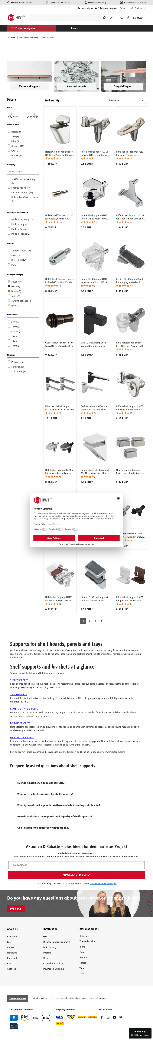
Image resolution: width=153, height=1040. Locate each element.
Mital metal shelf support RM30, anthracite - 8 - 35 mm (59, 408)
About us (11, 969)
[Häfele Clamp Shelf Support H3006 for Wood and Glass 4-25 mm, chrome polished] (60, 129)
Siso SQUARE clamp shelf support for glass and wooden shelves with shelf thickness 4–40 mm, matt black (94, 344)
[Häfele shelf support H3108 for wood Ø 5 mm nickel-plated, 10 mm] (130, 384)
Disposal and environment (56, 942)
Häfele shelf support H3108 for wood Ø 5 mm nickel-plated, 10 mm (129, 408)
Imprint (47, 952)
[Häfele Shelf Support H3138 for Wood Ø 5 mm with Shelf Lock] (130, 193)
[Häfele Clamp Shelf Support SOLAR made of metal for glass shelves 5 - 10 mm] (95, 447)
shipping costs (57, 998)
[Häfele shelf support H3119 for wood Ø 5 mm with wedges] (130, 129)
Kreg (81, 973)
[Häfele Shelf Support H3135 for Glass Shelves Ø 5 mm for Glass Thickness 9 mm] (95, 193)
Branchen (84, 936)
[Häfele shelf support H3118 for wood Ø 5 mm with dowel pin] (95, 129)
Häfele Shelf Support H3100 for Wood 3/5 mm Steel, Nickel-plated (59, 217)
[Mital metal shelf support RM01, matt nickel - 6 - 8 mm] (130, 447)
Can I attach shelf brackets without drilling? (43, 828)
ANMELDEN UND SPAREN (76, 874)
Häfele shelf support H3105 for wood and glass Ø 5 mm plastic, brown (59, 599)
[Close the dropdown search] (111, 17)
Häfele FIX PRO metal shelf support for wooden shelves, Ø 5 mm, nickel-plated (130, 535)
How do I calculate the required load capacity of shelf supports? (54, 816)
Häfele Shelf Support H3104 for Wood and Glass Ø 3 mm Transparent (95, 280)
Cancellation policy (53, 963)
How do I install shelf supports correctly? (41, 783)
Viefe (81, 968)
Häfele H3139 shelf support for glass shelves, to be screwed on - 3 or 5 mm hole (95, 599)
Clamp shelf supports (123, 86)
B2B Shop (12, 936)
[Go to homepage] (16, 17)
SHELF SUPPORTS (19, 680)
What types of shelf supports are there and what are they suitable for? (58, 805)
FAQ (9, 942)
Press (10, 963)
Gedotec (83, 957)
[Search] (104, 17)
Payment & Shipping (53, 969)
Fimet (82, 952)
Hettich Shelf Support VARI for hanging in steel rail (129, 280)
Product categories (25, 28)
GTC (45, 936)
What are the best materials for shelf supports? (45, 794)
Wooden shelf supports (29, 86)
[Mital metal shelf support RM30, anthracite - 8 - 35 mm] (60, 384)
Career (10, 947)
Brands (74, 28)
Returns (47, 958)
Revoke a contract (17, 998)
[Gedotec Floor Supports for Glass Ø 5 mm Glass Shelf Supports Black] (60, 320)
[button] (126, 100)
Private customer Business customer (97, 8)
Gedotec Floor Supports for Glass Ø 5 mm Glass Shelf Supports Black (59, 344)
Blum (82, 946)
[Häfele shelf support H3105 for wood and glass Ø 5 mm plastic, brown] (60, 575)
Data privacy (49, 947)
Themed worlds (87, 941)
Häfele (82, 963)
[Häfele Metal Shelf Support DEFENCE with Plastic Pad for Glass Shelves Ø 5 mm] (130, 320)
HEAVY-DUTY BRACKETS (22, 737)
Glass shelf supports (76, 86)
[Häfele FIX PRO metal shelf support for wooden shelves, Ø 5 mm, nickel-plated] (130, 511)
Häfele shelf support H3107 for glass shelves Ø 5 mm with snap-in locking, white (129, 599)
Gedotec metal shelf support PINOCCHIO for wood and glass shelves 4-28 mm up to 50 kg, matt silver (95, 408)
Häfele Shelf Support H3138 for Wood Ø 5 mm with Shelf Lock (130, 217)
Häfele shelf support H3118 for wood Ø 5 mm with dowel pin (95, 153)
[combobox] (65, 17)
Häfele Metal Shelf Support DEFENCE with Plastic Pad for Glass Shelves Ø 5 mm (130, 344)
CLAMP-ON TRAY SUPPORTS (24, 709)
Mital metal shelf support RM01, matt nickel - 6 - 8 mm (130, 471)
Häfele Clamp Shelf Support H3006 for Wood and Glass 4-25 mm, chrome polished (59, 153)
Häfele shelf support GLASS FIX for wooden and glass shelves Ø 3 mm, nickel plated (59, 471)
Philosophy (13, 958)
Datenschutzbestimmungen (103, 883)
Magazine (12, 952)
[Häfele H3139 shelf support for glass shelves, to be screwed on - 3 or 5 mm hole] (95, 575)
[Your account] (128, 18)
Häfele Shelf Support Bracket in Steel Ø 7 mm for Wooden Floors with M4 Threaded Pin (60, 280)
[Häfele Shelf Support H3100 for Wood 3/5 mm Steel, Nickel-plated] (60, 193)
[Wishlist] (122, 18)
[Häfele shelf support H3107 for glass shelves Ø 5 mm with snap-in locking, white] (130, 575)
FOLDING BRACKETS (20, 723)
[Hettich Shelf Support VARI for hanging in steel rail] (130, 256)
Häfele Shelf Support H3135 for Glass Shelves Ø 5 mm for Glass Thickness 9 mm (95, 217)
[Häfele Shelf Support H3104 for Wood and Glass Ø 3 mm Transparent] (95, 256)
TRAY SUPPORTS (18, 694)
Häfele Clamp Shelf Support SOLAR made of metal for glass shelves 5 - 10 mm (95, 471)
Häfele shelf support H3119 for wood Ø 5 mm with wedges (129, 153)
